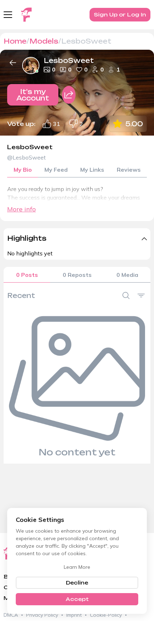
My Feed (56, 169)
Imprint (74, 614)
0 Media (127, 274)
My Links (92, 169)
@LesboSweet (26, 157)
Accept (77, 599)
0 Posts (27, 274)
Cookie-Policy (106, 614)
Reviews (129, 169)
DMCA (11, 614)
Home (15, 41)
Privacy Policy (42, 614)
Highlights (27, 238)
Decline (77, 583)
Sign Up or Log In (120, 14)
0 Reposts (77, 274)
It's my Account (32, 95)
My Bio (23, 169)
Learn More (77, 566)
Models (43, 41)
